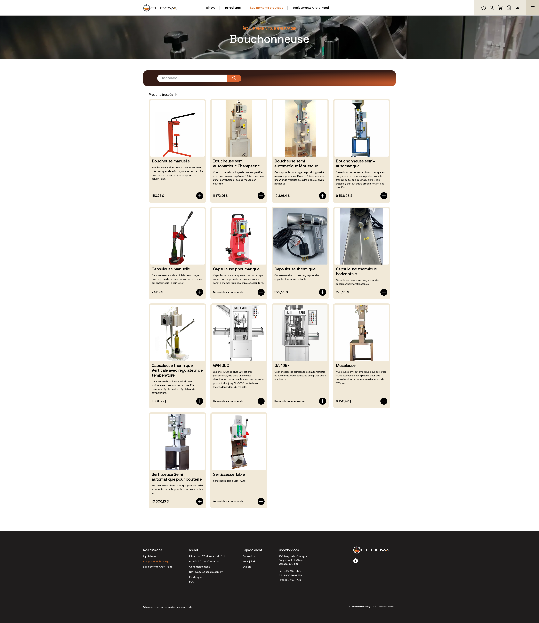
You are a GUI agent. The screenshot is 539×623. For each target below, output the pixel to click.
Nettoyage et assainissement (206, 572)
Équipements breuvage (266, 8)
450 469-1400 (292, 571)
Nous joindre (250, 561)
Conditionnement (199, 566)
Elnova (210, 8)
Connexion (249, 556)
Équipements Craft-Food (310, 8)
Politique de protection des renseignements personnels (167, 607)
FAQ (191, 582)
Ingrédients (232, 8)
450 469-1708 (292, 580)
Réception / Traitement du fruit (207, 556)
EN (517, 7)
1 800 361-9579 (293, 575)
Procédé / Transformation (204, 561)
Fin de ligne (195, 577)
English (247, 566)
